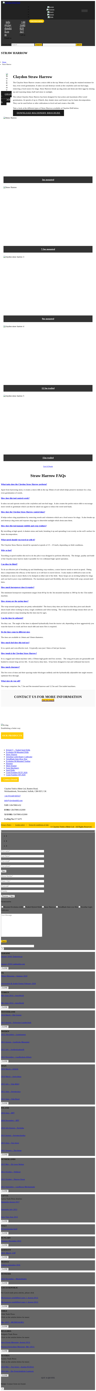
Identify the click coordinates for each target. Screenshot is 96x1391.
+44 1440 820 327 (22, 27)
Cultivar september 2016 (10, 1265)
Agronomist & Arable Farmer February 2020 (18, 984)
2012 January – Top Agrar (11, 1150)
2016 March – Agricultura (11, 1077)
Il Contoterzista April (9, 1229)
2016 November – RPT (10, 1120)
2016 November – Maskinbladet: (14, 1279)
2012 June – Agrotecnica (10, 1092)
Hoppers (9, 763)
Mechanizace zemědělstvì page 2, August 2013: (19, 1302)
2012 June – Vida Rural (10, 1099)
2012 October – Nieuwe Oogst (13, 1179)
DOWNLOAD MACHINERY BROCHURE (38, 113)
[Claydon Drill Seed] (11, 3)
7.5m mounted (48, 249)
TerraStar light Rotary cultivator (19, 757)
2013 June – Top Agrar (10, 1143)
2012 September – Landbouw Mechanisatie (18, 1187)
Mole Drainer (11, 766)
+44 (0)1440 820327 (12, 796)
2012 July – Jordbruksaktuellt (12, 1050)
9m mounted (48, 318)
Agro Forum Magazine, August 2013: (15, 1342)
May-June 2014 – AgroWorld (12, 996)
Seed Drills (10, 770)
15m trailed (48, 457)
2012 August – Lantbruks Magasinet (15, 1042)
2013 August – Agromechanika (13, 1135)
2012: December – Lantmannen (13, 1035)
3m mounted (48, 179)
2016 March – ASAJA (9, 1069)
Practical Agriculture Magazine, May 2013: (17, 1347)
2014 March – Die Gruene (11, 1015)
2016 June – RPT (7, 1113)
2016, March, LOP (8, 1253)
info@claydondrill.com (8, 28)
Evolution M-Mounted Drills (17, 752)
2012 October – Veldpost (10, 1172)
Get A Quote (48, 466)
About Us (5, 716)
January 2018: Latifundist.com (13, 964)
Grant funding (6, 98)
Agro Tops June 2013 (9, 1217)
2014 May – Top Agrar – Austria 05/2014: (17, 1367)
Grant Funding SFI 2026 (16, 775)
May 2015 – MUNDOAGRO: (12, 1322)
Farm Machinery (12, 768)
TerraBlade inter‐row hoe (16, 759)
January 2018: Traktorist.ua (11, 957)
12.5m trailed (48, 388)
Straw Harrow (11, 754)
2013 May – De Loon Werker (12, 1164)
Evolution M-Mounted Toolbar (18, 761)
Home (4, 62)
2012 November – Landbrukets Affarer (16, 1057)
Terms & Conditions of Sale (39, 825)
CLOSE (5, 968)
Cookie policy (20, 825)
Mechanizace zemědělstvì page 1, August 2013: (19, 1298)
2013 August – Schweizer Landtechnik (16, 1023)
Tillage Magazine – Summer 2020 (14, 976)
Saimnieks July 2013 (9, 1209)
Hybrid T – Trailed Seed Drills (18, 750)
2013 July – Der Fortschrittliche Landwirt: (17, 1371)
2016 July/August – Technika (12, 1128)
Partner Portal (36, 21)
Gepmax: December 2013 (11, 1241)
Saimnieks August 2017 (10, 1202)
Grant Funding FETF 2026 (16, 772)
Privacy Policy (6, 825)
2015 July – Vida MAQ (10, 1084)
